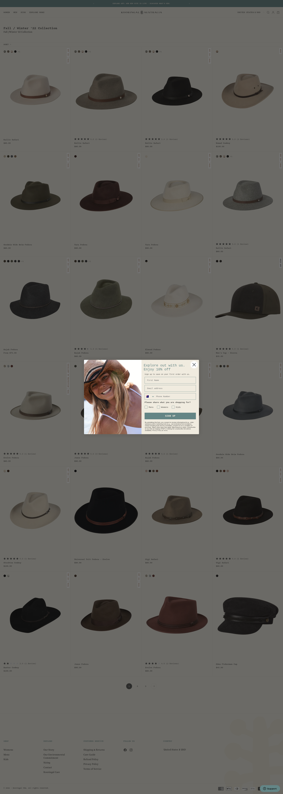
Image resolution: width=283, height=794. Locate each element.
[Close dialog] (194, 364)
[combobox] (150, 396)
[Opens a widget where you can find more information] (270, 789)
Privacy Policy (157, 430)
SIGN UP (170, 416)
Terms (165, 430)
